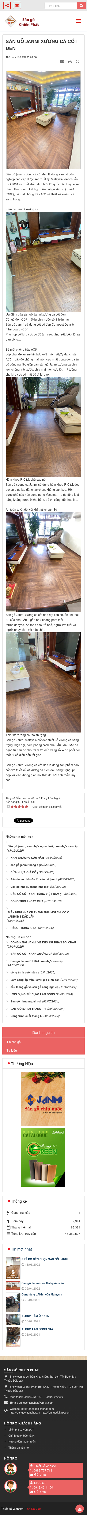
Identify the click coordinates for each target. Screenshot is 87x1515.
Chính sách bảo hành (21, 1435)
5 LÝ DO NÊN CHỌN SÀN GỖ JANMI (45, 1259)
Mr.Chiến (40, 1483)
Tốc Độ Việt (33, 1509)
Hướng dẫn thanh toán (21, 1441)
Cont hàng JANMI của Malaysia (42, 1294)
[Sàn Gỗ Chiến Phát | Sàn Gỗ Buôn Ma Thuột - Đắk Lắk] (10, 21)
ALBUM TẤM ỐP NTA (35, 1316)
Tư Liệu (12, 1050)
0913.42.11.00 (43, 1487)
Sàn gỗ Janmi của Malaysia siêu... (44, 1283)
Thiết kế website (45, 1466)
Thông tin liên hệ (18, 1447)
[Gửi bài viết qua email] (62, 61)
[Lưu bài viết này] (78, 61)
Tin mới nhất (21, 1249)
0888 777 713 (43, 1470)
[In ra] (70, 61)
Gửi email (40, 1474)
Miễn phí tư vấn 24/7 (21, 1429)
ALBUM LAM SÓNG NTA (37, 1329)
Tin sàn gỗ (14, 1042)
